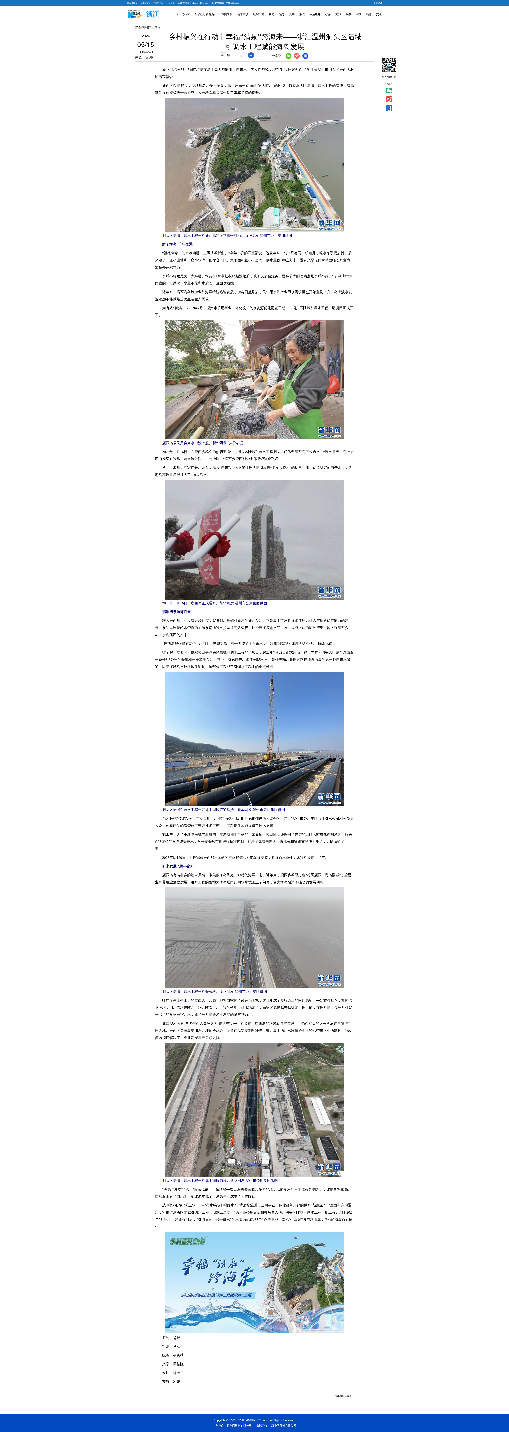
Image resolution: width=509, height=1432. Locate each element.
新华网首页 (145, 3)
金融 (348, 14)
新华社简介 (132, 3)
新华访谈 (242, 14)
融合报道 (258, 14)
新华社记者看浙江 (205, 14)
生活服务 (315, 14)
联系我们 (378, 3)
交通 (379, 14)
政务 (328, 14)
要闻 (271, 14)
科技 (358, 14)
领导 (282, 14)
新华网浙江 (143, 27)
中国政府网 (158, 3)
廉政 (302, 14)
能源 (369, 14)
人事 (292, 14)
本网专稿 (227, 14)
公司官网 (171, 3)
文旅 (338, 14)
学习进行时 (183, 14)
